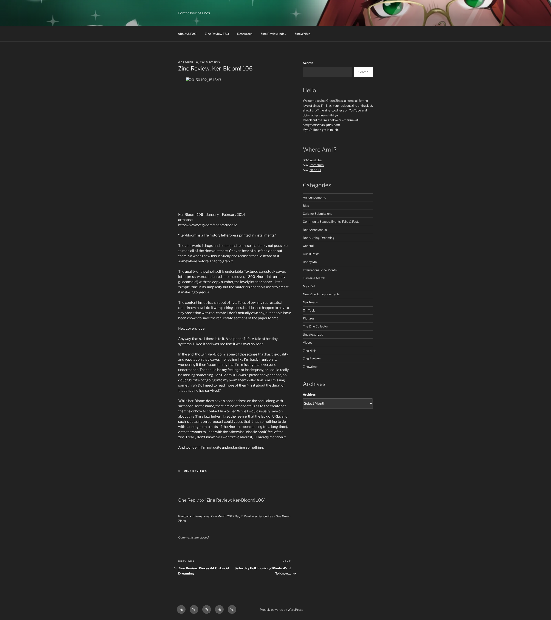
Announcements (314, 197)
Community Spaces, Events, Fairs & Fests (331, 221)
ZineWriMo (302, 34)
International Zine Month (320, 270)
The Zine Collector (315, 326)
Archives (309, 394)
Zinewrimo (310, 366)
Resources (244, 34)
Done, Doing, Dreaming (318, 238)
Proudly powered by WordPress (281, 609)
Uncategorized (313, 334)
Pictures (308, 318)
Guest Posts (311, 254)
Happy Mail (310, 262)
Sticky (226, 256)
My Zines (309, 286)
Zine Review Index (273, 34)
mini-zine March (314, 278)
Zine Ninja (310, 350)
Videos (307, 342)
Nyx (217, 62)
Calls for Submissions (317, 213)
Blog (306, 205)
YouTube (316, 160)
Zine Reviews (195, 471)
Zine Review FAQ (217, 34)
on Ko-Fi (315, 170)
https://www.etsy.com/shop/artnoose (207, 225)
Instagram (317, 165)
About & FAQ (187, 34)
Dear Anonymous (315, 230)
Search (308, 63)
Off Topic (309, 310)
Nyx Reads (310, 302)
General (308, 245)
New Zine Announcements (321, 294)
